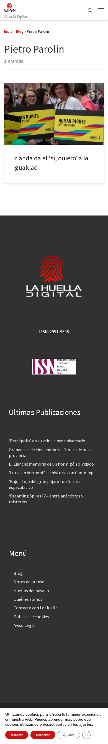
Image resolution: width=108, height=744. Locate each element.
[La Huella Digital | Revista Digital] (10, 7)
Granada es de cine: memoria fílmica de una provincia (49, 452)
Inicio (8, 31)
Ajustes (68, 735)
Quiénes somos (28, 599)
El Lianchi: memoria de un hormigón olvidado (51, 464)
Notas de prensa (29, 581)
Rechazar (43, 735)
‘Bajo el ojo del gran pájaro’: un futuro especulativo (44, 484)
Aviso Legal (24, 625)
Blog (20, 31)
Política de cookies (31, 616)
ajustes (85, 724)
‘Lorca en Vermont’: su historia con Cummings (52, 472)
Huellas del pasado (31, 590)
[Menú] (101, 10)
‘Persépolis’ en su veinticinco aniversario (47, 440)
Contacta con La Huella (36, 607)
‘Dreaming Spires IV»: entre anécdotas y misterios (46, 498)
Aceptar (17, 735)
